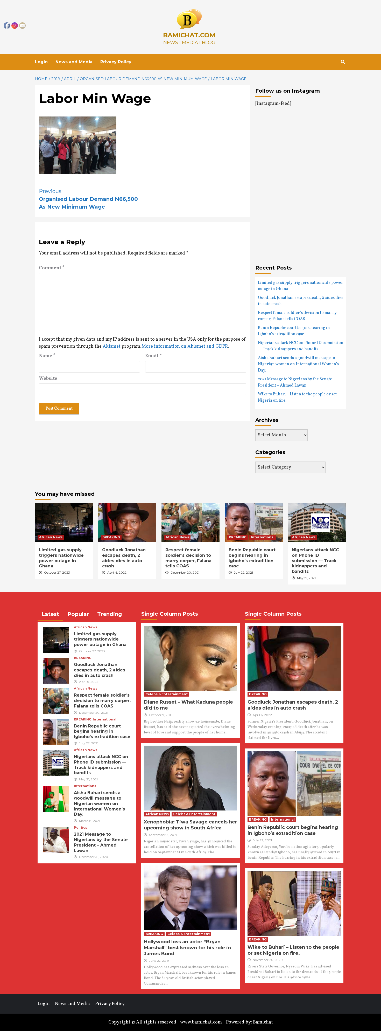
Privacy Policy (115, 61)
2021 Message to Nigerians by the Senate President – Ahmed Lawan (295, 382)
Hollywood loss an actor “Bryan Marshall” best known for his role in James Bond (187, 948)
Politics (80, 827)
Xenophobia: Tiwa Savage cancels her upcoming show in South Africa (190, 825)
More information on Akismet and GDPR (185, 346)
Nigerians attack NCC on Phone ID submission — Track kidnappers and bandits (300, 346)
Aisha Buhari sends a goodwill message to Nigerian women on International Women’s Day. (298, 364)
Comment (52, 268)
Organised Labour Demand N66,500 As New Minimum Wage (88, 199)
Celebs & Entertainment (166, 694)
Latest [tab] (50, 614)
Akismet (112, 346)
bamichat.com (189, 35)
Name (47, 356)
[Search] (343, 62)
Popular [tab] (78, 614)
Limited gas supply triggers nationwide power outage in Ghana (300, 286)
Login (41, 61)
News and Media (74, 61)
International (262, 537)
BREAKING (111, 537)
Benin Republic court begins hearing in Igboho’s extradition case (294, 331)
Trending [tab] (109, 614)
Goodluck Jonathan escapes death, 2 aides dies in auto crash (300, 301)
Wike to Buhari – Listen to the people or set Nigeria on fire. (297, 397)
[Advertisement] (298, 165)
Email (153, 356)
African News (50, 537)
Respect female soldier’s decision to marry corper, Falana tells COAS (297, 316)
